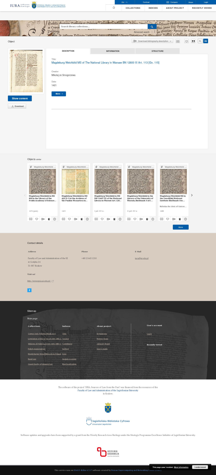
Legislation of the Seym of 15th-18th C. (45, 338)
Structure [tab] (158, 51)
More (181, 227)
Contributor (67, 344)
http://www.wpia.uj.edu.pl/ (39, 281)
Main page (32, 318)
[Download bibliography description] (43, 219)
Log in (149, 334)
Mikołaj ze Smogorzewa (63, 75)
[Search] (152, 26)
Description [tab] (68, 51)
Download (19, 106)
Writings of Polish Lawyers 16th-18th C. (45, 344)
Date (64, 354)
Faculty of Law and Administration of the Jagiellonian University (108, 390)
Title (64, 333)
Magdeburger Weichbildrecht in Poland (44, 354)
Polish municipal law (36, 349)
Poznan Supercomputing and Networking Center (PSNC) (136, 470)
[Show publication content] (49, 219)
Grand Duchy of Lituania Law (40, 364)
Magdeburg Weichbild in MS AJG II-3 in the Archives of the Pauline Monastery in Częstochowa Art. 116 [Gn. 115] (74, 198)
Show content (20, 98)
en (205, 41)
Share (190, 2)
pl (127, 2)
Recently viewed (202, 8)
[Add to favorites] (186, 41)
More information (181, 467)
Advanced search (141, 32)
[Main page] (114, 7)
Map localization (69, 364)
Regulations (102, 333)
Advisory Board (103, 344)
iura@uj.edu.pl (141, 258)
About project (175, 8)
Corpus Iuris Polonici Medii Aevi (42, 333)
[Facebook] (29, 290)
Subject (65, 349)
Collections (133, 8)
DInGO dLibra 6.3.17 (83, 470)
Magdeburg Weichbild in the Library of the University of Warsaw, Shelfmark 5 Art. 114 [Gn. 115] (140, 198)
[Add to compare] (178, 41)
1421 (54, 85)
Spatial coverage (69, 359)
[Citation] (193, 41)
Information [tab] (112, 51)
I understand (200, 467)
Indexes (153, 8)
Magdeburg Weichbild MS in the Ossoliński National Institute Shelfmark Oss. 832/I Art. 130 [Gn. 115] (173, 198)
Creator (65, 338)
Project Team (102, 338)
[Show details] (54, 219)
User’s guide (102, 349)
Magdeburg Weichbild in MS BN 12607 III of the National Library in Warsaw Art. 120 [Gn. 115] (108, 198)
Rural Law (32, 359)
